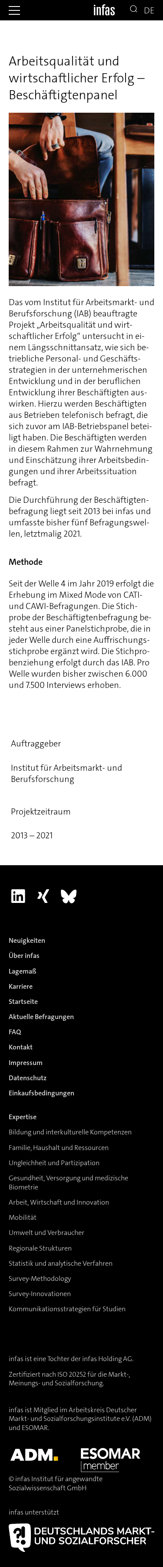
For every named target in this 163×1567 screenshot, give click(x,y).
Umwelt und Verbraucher (46, 1232)
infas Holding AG (107, 1358)
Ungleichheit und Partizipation (54, 1162)
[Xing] (43, 896)
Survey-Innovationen (40, 1293)
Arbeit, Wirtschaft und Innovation (59, 1202)
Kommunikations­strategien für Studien (67, 1308)
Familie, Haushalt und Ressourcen (59, 1147)
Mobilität (23, 1217)
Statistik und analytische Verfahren (61, 1263)
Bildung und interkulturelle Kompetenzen (70, 1132)
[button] (14, 10)
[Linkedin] (18, 896)
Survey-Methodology (40, 1278)
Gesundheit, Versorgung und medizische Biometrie (68, 1182)
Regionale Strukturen (40, 1248)
